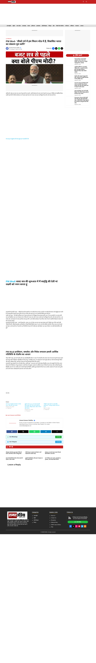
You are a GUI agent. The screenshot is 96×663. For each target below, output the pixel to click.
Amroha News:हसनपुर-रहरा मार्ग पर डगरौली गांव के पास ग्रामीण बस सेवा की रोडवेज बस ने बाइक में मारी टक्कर (81, 85)
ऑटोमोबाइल (44, 25)
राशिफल (72, 25)
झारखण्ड (38, 25)
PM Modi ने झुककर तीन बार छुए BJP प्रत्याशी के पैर (17, 139)
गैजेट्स (49, 25)
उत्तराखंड (24, 25)
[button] (86, 2)
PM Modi (11, 281)
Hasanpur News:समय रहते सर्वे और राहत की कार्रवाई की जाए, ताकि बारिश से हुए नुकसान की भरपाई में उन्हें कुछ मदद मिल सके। (81, 100)
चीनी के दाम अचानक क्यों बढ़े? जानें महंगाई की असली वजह (33, 453)
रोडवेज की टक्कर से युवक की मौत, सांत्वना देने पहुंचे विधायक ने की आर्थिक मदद (81, 77)
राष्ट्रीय (14, 25)
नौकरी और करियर (60, 25)
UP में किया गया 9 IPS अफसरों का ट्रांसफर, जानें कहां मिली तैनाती (53, 458)
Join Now (58, 437)
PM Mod (19, 415)
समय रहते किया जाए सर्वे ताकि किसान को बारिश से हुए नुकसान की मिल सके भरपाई (81, 92)
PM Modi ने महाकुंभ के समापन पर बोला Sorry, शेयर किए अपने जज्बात (13, 404)
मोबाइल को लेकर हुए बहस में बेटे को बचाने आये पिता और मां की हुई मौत (14, 453)
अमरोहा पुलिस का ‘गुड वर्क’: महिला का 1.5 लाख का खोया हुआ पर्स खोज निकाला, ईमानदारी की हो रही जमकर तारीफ (80, 69)
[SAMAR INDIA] (12, 2)
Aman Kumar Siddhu (15, 47)
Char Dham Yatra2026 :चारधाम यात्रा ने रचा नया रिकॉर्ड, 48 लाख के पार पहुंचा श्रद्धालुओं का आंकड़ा (80, 61)
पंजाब (28, 25)
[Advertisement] (48, 14)
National (9, 38)
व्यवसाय (77, 25)
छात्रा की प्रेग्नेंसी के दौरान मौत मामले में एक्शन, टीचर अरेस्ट (14, 458)
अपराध (81, 25)
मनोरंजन (67, 25)
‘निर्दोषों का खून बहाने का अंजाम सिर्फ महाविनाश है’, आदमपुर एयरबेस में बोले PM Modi (51, 405)
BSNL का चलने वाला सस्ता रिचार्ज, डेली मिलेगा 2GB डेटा (53, 453)
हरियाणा (33, 25)
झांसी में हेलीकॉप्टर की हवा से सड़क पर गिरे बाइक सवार (34, 458)
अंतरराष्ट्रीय (9, 25)
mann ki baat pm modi (12, 415)
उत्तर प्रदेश (19, 25)
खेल (54, 25)
